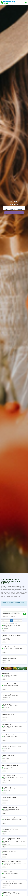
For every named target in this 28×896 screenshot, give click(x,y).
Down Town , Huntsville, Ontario (10, 756)
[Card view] (24, 614)
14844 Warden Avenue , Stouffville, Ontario (12, 726)
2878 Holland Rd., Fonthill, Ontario (10, 736)
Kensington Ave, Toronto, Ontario (10, 873)
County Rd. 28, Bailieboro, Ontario (10, 829)
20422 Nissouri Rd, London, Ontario (11, 685)
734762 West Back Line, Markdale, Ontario (12, 883)
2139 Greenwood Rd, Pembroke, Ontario (12, 746)
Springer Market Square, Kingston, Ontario (12, 893)
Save (4, 630)
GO (14, 213)
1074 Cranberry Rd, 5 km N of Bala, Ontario (12, 819)
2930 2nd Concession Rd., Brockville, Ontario (13, 648)
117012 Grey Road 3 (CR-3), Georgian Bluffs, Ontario (14, 863)
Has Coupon (7, 613)
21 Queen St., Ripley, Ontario (9, 767)
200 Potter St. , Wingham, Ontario (10, 788)
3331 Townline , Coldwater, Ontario (10, 705)
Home (2, 576)
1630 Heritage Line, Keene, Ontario (10, 675)
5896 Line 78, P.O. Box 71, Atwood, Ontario (12, 716)
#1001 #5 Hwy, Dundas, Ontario (10, 658)
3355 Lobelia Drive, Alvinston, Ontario (11, 809)
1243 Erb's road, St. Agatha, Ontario (10, 695)
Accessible (16, 613)
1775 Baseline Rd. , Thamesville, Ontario (12, 799)
